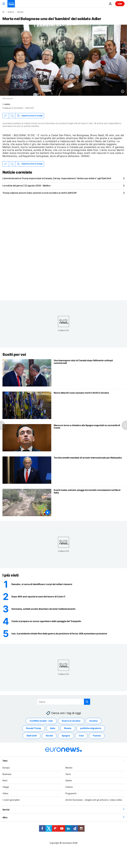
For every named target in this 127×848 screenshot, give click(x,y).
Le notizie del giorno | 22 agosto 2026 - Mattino (26, 185)
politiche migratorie (90, 728)
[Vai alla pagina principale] (11, 3)
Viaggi (5, 787)
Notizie (11, 12)
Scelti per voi (14, 354)
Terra (68, 774)
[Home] (3, 12)
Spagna (66, 735)
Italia (52, 728)
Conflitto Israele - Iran (41, 721)
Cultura (69, 787)
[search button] (87, 702)
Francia (97, 735)
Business (6, 774)
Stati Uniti (31, 735)
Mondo (20, 12)
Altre (4, 817)
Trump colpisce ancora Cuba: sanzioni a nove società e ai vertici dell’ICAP (39, 192)
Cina (81, 735)
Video (5, 793)
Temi (4, 760)
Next (4, 780)
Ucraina (93, 721)
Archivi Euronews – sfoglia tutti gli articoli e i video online (93, 800)
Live (120, 3)
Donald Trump (33, 728)
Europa (6, 767)
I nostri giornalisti (11, 800)
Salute (68, 780)
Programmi (70, 793)
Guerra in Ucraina (71, 721)
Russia (67, 728)
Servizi (5, 809)
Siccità (49, 735)
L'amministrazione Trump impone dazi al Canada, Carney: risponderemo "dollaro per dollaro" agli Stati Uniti (56, 178)
